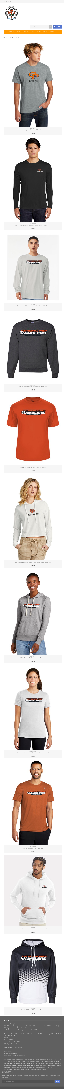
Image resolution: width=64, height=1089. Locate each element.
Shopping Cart (58, 23)
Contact (27, 36)
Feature (11, 32)
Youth (39, 32)
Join (57, 1081)
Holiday (19, 32)
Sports (52, 32)
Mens (26, 32)
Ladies (32, 32)
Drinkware (8, 36)
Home (6, 32)
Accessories (18, 36)
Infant (45, 32)
